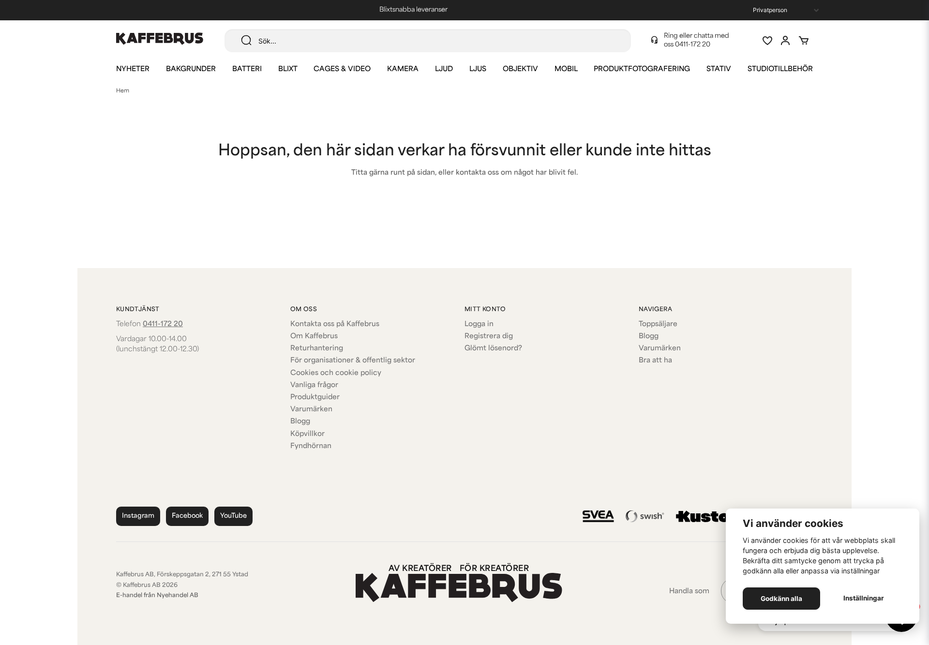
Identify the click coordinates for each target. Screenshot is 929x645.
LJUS (477, 69)
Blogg (300, 421)
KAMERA (403, 69)
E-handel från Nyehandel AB (157, 596)
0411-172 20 (692, 45)
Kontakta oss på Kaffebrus (334, 324)
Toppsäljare (658, 324)
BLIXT (288, 69)
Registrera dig (488, 336)
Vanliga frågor (314, 385)
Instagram (138, 516)
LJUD (444, 69)
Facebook (187, 516)
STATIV (718, 69)
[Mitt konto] (785, 40)
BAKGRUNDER (191, 69)
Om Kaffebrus (314, 336)
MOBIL (566, 69)
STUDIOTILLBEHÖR (780, 69)
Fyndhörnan (310, 446)
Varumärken (311, 409)
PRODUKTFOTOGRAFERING (642, 69)
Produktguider (315, 397)
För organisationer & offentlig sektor (352, 360)
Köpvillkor (307, 434)
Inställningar (863, 598)
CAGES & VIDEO (342, 69)
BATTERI (247, 69)
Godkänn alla (781, 598)
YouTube (233, 516)
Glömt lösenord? (493, 348)
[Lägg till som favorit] (767, 40)
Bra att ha (655, 360)
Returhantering (316, 348)
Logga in (479, 324)
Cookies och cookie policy (335, 373)
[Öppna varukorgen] (803, 40)
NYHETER (133, 69)
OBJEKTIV (520, 69)
